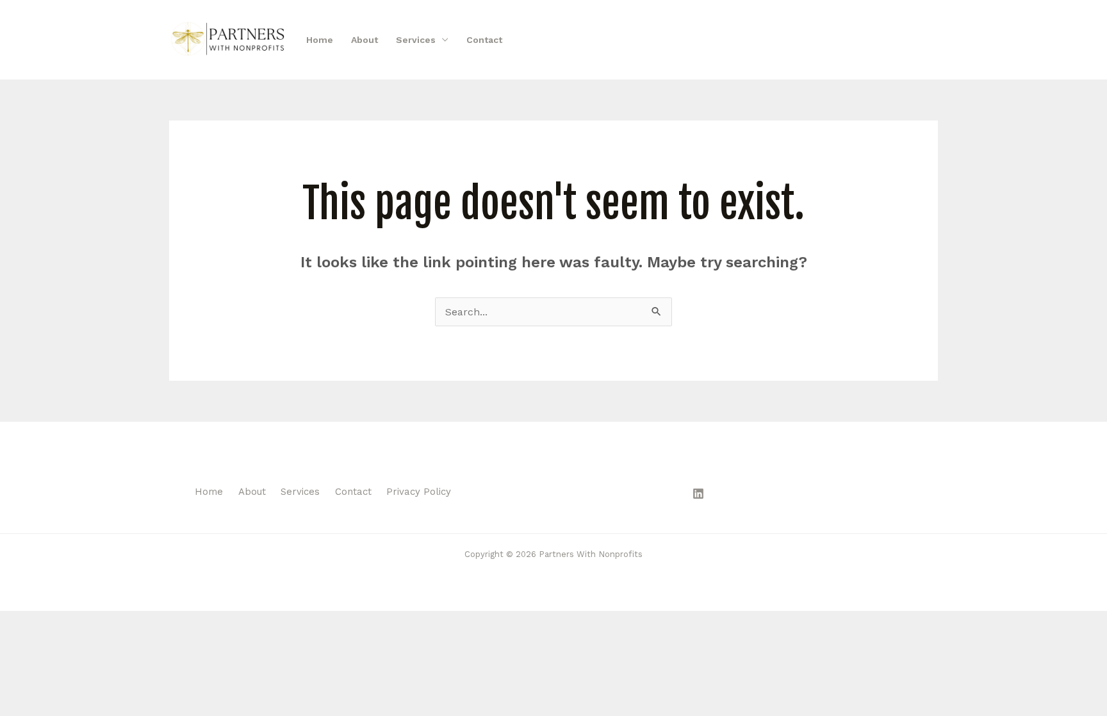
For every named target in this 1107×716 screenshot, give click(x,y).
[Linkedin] (698, 493)
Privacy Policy (418, 491)
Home (319, 40)
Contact (484, 40)
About (364, 40)
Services (416, 40)
